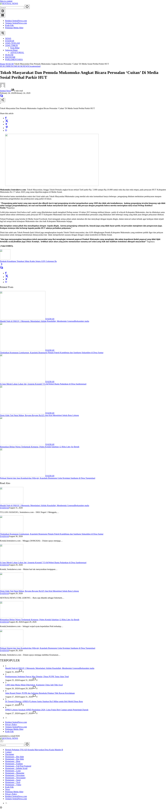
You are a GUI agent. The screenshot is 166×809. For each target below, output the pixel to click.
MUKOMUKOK (15, 66)
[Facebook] (5, 118)
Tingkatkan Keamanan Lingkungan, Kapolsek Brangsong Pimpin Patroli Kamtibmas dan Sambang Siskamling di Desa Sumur (51, 352)
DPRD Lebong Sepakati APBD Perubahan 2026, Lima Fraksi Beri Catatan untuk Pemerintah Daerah (46, 710)
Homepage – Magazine (14, 773)
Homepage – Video (13, 785)
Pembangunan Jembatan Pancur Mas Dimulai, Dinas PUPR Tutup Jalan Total (37, 676)
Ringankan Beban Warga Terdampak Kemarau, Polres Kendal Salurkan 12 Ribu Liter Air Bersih (39, 447)
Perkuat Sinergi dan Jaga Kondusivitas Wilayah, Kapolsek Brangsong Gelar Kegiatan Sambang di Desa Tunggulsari (47, 478)
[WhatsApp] (6, 130)
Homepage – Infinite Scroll (16, 768)
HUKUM (4, 66)
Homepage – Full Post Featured (18, 766)
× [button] (1, 741)
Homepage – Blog (12, 761)
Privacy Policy (11, 724)
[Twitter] (6, 122)
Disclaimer (9, 754)
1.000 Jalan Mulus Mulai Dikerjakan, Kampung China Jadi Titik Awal (34, 685)
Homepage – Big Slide (14, 757)
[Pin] (6, 128)
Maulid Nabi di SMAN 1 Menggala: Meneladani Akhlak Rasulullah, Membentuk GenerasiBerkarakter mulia (44, 321)
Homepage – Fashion (14, 764)
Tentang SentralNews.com (16, 23)
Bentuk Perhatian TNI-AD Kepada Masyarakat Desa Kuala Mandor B (34, 750)
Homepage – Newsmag (15, 775)
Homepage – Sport (13, 780)
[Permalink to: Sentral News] (2, 87)
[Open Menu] (2, 15)
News (7, 789)
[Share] (2, 100)
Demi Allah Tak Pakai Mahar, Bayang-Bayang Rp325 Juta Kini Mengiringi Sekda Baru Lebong (39, 415)
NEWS (26, 66)
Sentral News (5, 91)
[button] (27, 7)
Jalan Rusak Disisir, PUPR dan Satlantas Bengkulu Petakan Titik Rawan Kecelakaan (40, 693)
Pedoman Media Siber (14, 28)
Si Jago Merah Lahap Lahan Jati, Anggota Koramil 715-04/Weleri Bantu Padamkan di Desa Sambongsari (43, 384)
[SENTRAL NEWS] (9, 3)
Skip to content (6, 1)
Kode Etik (9, 25)
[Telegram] (6, 124)
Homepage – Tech (12, 782)
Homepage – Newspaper (15, 778)
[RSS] (6, 718)
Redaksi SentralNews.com (16, 21)
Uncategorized (34, 66)
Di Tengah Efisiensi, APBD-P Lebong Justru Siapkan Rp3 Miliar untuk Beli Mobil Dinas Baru (44, 701)
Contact (8, 752)
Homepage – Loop (13, 771)
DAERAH (49, 319)
